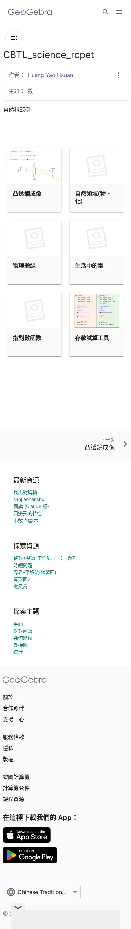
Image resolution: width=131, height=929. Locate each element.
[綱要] (13, 38)
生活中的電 (89, 265)
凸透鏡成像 (27, 193)
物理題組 (24, 265)
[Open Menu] (119, 12)
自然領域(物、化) (93, 197)
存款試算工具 (92, 337)
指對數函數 (27, 337)
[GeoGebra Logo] (30, 12)
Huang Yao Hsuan (50, 74)
